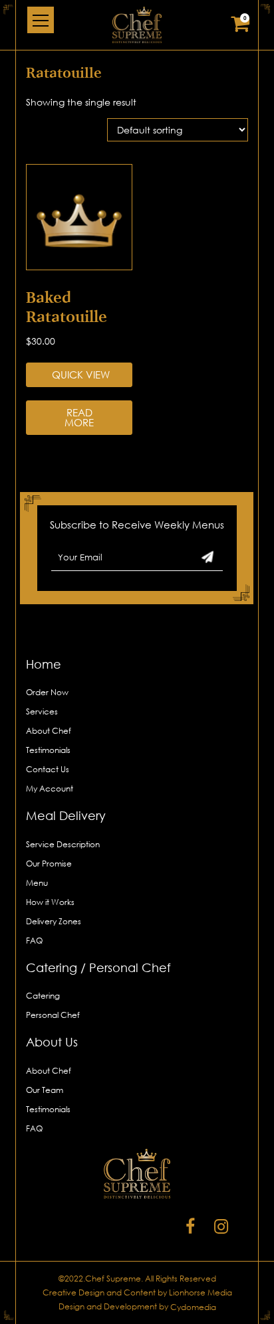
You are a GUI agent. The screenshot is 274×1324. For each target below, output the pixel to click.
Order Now (47, 692)
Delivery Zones (53, 921)
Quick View (81, 374)
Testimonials (48, 750)
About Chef (48, 731)
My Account (49, 788)
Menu (37, 883)
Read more (79, 417)
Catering (43, 996)
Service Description (63, 844)
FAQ (34, 941)
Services (42, 711)
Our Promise (49, 864)
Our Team (44, 1090)
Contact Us (47, 769)
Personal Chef (53, 1015)
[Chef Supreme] (137, 25)
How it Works (50, 902)
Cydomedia (193, 1307)
